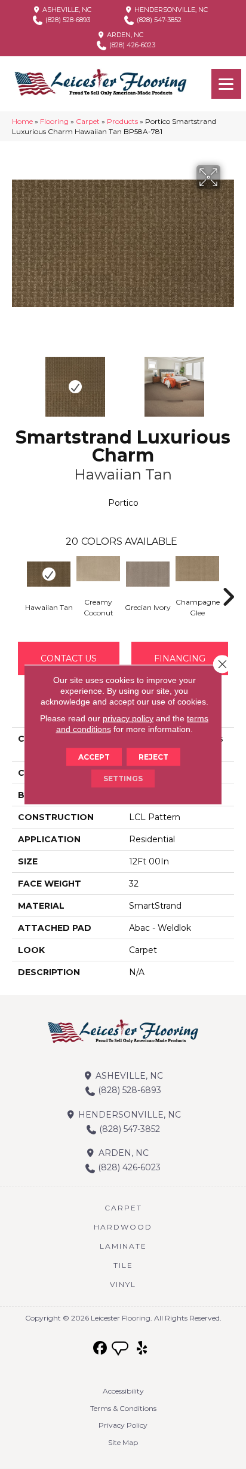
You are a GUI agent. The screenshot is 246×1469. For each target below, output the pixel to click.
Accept (94, 756)
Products (122, 121)
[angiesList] (121, 1350)
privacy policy (128, 718)
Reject (153, 756)
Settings (123, 778)
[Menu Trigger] (226, 84)
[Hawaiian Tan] (48, 574)
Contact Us (69, 658)
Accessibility (123, 1390)
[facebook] (100, 1348)
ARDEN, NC (124, 35)
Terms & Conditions (123, 1408)
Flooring (54, 121)
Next (228, 381)
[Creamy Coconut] (98, 568)
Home (22, 121)
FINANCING (179, 658)
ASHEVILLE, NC (66, 9)
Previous (18, 381)
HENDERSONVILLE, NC (170, 9)
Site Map (123, 1442)
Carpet (88, 121)
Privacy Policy (123, 1425)
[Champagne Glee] (197, 568)
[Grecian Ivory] (148, 574)
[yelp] (142, 1348)
